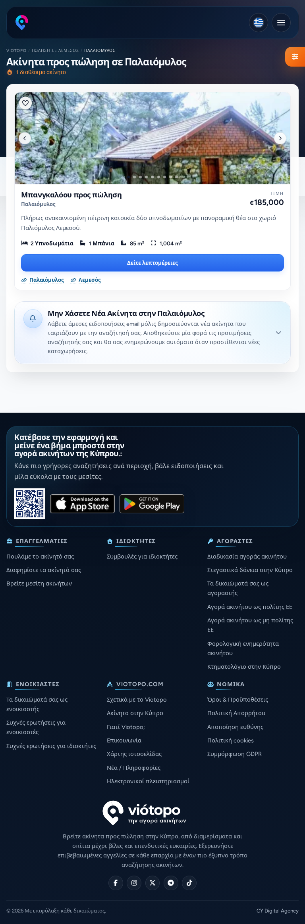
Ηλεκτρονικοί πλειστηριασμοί (148, 781)
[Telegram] (171, 883)
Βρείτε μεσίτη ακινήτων (39, 583)
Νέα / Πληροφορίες (133, 767)
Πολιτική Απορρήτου (236, 713)
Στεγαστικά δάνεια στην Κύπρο (250, 570)
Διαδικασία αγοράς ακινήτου (247, 556)
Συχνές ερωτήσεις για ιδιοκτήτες (51, 746)
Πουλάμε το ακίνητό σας (40, 556)
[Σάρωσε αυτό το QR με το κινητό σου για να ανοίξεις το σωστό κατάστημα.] (29, 503)
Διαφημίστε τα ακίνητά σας (43, 570)
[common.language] (258, 22)
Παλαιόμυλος (38, 204)
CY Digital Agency (278, 911)
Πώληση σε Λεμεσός (55, 50)
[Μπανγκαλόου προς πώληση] (152, 138)
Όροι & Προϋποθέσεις (237, 699)
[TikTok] (189, 883)
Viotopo (16, 50)
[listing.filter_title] (295, 57)
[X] (152, 883)
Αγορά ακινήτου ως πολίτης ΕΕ (249, 606)
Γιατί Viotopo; (126, 727)
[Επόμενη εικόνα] (280, 138)
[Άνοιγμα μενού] (281, 22)
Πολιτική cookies (230, 740)
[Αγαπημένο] (25, 103)
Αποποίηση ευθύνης (235, 727)
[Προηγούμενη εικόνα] (25, 138)
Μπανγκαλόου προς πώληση (71, 195)
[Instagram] (134, 883)
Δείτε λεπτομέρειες (152, 263)
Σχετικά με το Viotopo (137, 699)
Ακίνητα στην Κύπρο (135, 713)
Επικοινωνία (124, 740)
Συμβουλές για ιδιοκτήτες (142, 556)
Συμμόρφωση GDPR (234, 754)
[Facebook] (115, 883)
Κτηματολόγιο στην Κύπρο (244, 666)
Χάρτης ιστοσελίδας (134, 754)
